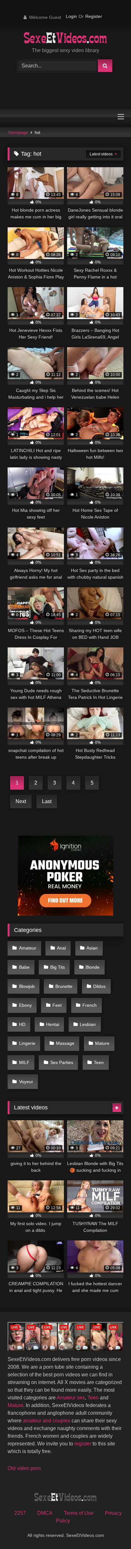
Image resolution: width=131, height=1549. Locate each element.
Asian (92, 948)
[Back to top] (111, 1530)
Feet (57, 1005)
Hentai (52, 1024)
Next (21, 801)
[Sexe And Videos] (66, 39)
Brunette (63, 986)
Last (47, 801)
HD (22, 1024)
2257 (20, 1513)
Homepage (18, 132)
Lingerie (27, 1043)
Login (71, 16)
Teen (99, 1062)
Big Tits (57, 967)
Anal (61, 948)
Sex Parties (61, 1062)
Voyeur (26, 1081)
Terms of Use (78, 1513)
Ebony (25, 1005)
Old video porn (24, 1468)
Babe (24, 967)
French (89, 1005)
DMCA (44, 1513)
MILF (24, 1062)
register (82, 1443)
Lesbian (88, 1024)
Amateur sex (71, 1397)
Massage (65, 1043)
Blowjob (27, 986)
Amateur (27, 948)
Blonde (93, 967)
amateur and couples (46, 1420)
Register (93, 16)
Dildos (99, 986)
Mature (102, 1043)
